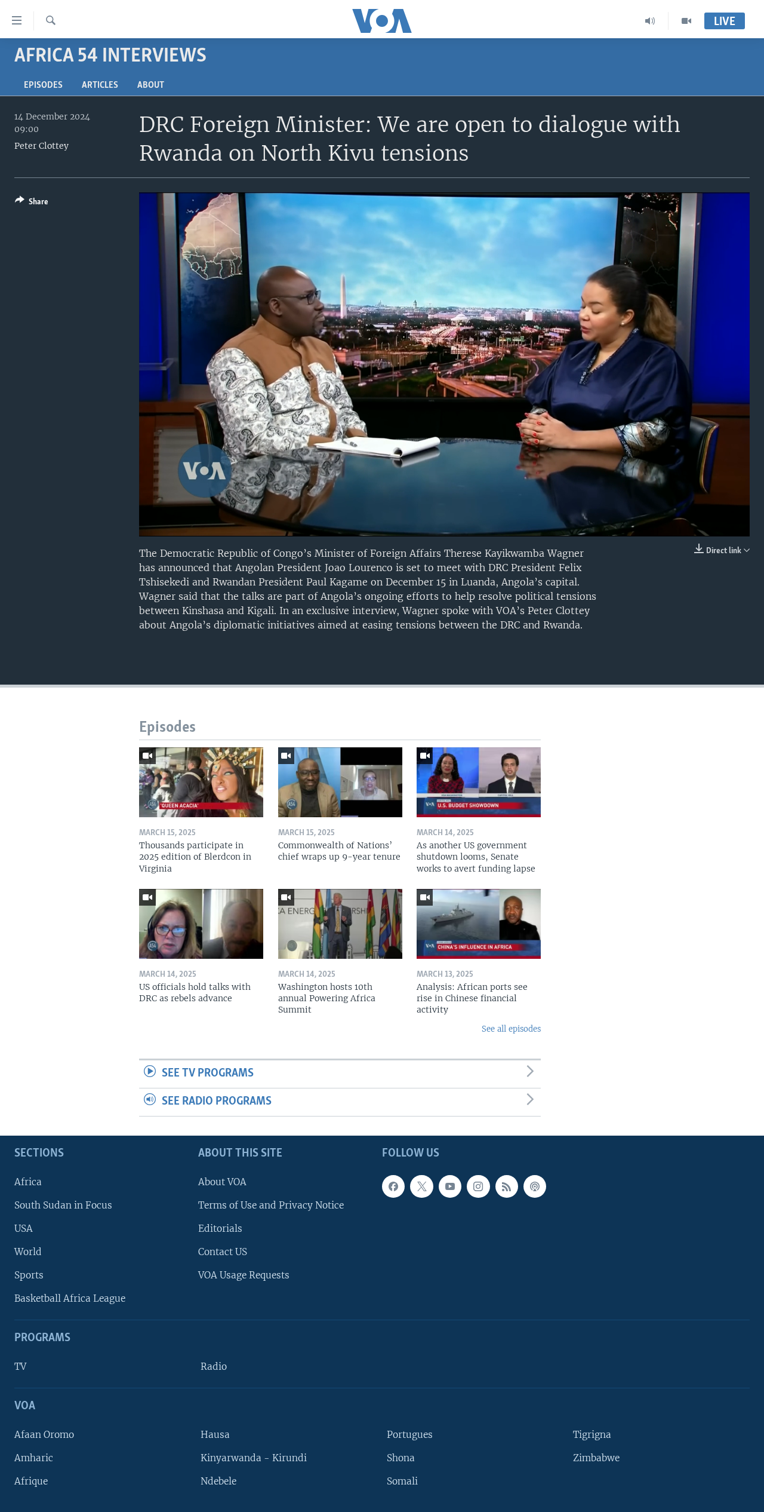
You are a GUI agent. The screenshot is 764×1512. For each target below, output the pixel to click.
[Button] (31, 203)
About (150, 85)
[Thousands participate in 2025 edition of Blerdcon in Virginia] (201, 782)
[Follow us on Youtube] (450, 1185)
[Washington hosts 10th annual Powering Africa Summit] (340, 924)
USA (23, 1228)
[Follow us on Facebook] (393, 1185)
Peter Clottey (41, 145)
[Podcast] (534, 1185)
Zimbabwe (596, 1458)
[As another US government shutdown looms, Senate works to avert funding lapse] (479, 782)
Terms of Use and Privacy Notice (271, 1205)
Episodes (43, 85)
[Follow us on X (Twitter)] (421, 1185)
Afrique (31, 1481)
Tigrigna (592, 1434)
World (28, 1252)
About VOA (222, 1181)
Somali (402, 1481)
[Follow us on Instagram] (478, 1185)
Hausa (215, 1434)
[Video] (686, 21)
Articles (100, 85)
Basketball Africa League (69, 1298)
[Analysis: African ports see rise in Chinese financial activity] (479, 924)
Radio (214, 1366)
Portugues (410, 1434)
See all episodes (511, 1029)
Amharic (33, 1458)
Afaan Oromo (44, 1434)
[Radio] (650, 21)
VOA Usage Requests (243, 1275)
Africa (28, 1181)
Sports (29, 1275)
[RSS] (506, 1185)
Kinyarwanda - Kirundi (254, 1458)
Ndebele (218, 1481)
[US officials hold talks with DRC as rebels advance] (201, 924)
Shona (401, 1458)
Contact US (222, 1252)
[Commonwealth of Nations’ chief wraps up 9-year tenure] (340, 782)
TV (20, 1366)
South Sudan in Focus (63, 1205)
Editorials (220, 1228)
